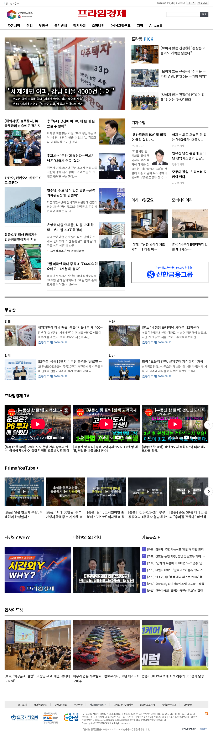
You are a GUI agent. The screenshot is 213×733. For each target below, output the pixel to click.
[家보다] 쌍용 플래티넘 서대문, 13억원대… (172, 327)
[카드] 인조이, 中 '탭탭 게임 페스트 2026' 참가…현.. (179, 577)
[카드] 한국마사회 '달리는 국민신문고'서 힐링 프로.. (179, 590)
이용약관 (78, 704)
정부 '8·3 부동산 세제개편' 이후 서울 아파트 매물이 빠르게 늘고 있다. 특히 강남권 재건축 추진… (69, 334)
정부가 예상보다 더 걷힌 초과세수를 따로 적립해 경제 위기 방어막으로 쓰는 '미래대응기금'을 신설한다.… (72, 172)
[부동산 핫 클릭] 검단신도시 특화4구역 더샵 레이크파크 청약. (174, 449)
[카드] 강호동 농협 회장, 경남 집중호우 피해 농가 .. (178, 556)
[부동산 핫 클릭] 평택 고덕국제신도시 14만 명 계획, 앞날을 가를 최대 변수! (105, 449)
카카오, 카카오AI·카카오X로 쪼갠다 (23, 180)
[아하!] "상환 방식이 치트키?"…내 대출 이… (148, 246)
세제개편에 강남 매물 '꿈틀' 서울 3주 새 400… (70, 327)
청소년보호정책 (147, 704)
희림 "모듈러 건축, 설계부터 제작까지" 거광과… (176, 361)
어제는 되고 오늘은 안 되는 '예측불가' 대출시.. (189, 137)
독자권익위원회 (169, 704)
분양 (112, 321)
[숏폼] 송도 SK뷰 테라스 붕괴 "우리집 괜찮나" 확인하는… (188, 517)
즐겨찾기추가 (12, 3)
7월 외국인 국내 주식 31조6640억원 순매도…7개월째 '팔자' (72, 266)
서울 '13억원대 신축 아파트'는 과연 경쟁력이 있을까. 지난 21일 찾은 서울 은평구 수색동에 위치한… (174, 334)
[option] (24, 500)
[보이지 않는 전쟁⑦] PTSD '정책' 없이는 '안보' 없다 (183, 97)
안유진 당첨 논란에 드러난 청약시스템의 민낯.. (189, 156)
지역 (140, 25)
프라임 (142, 39)
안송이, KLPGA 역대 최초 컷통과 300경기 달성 (173, 676)
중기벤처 (60, 25)
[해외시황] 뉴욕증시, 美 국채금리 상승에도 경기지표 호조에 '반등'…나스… (23, 125)
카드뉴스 (149, 537)
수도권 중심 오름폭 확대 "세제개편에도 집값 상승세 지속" (47, 99)
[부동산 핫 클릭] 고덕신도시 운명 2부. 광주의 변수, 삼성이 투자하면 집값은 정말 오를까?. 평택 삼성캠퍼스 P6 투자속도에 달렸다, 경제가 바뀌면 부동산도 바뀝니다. (37, 452)
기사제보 (180, 3)
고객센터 (188, 704)
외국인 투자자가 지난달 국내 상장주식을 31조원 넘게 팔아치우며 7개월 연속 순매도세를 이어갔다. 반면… (72, 280)
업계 (8, 355)
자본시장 (14, 25)
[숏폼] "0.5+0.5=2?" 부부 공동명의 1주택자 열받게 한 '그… (147, 517)
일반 (112, 355)
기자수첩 (138, 122)
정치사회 (79, 25)
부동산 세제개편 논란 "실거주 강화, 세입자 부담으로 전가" (48, 104)
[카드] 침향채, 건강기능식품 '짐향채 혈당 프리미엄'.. (179, 549)
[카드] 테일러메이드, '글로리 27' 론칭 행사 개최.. (177, 570)
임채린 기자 (178, 145)
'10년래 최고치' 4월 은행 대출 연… (68, 250)
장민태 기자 (137, 145)
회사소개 (22, 704)
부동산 (43, 25)
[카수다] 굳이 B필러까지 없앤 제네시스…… (190, 246)
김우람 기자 (178, 182)
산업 (29, 25)
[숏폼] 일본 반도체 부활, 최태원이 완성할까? (24, 514)
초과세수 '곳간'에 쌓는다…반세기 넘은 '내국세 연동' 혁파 (70, 158)
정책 (8, 321)
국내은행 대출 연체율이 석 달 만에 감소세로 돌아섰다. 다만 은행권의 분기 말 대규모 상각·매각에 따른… (71, 241)
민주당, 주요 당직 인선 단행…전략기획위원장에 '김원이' (71, 193)
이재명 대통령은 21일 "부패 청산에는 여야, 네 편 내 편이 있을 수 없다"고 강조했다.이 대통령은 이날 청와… (72, 137)
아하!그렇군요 (121, 25)
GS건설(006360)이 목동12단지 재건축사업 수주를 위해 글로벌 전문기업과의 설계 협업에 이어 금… (71, 368)
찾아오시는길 (60, 704)
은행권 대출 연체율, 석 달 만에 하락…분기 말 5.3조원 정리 (70, 227)
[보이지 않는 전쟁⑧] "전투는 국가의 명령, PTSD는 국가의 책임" (184, 74)
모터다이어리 (182, 200)
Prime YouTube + (22, 468)
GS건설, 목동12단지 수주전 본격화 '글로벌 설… (71, 361)
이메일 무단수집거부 (123, 704)
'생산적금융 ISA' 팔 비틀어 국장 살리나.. (148, 137)
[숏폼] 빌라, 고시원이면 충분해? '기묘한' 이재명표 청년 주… (105, 517)
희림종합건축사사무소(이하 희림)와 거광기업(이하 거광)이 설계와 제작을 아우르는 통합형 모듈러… (174, 368)
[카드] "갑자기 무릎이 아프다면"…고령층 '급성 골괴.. (180, 563)
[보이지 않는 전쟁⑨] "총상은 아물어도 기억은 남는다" (183, 50)
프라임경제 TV (17, 396)
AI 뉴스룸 (156, 25)
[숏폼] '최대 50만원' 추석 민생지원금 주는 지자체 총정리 (64, 517)
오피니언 (98, 25)
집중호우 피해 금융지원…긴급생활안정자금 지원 (23, 237)
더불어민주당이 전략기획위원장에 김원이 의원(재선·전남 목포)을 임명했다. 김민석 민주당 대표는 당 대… (72, 206)
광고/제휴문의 (40, 704)
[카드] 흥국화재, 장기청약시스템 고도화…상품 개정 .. (180, 584)
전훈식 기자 (178, 164)
